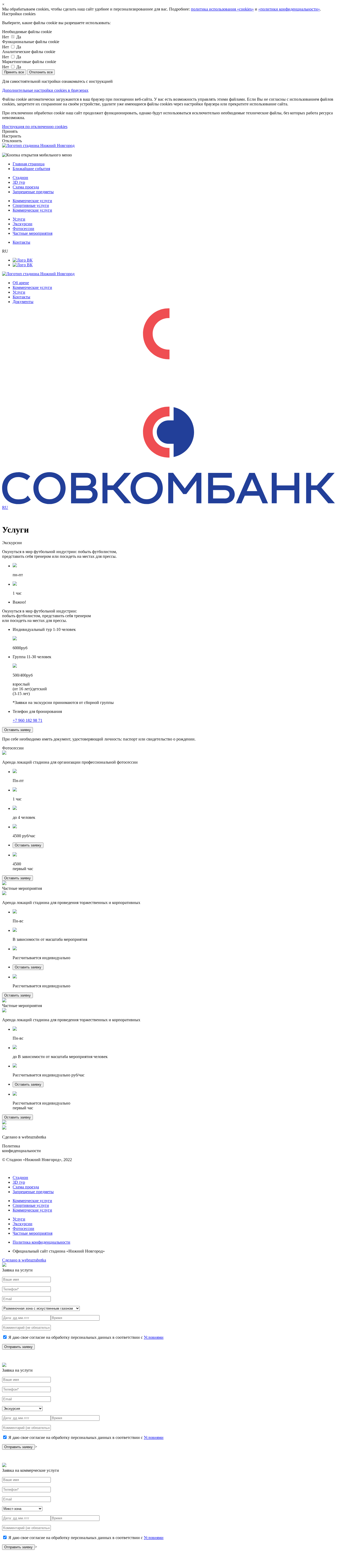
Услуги (19, 219)
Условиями (153, 1337)
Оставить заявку (17, 730)
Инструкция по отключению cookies (34, 126)
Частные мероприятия (32, 233)
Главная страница (28, 164)
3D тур (19, 182)
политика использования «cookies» (222, 9)
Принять (10, 131)
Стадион (20, 177)
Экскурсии (22, 224)
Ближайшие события (31, 168)
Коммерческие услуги (32, 200)
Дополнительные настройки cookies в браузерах (45, 90)
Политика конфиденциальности (41, 1242)
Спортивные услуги (31, 205)
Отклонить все (41, 72)
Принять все (14, 72)
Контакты (21, 242)
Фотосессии (23, 228)
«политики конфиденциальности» (289, 9)
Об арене (21, 282)
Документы (23, 301)
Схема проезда (26, 187)
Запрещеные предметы (33, 192)
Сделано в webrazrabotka (24, 1260)
